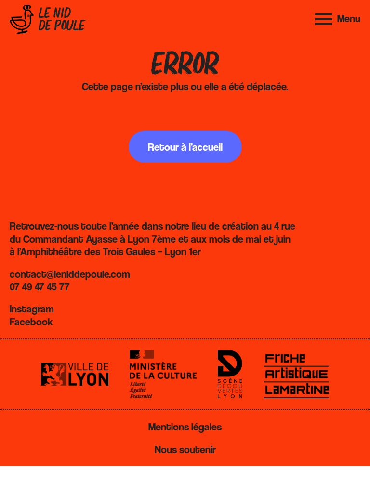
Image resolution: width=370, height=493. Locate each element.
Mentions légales (185, 426)
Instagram (32, 308)
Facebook (31, 321)
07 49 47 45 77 (40, 286)
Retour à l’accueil (185, 147)
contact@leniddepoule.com (70, 274)
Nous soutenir (185, 449)
